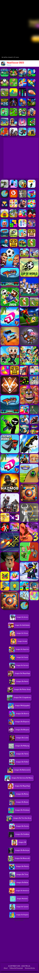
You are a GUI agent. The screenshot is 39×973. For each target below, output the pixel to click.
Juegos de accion (22, 617)
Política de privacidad (16, 968)
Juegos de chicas (22, 633)
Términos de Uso (30, 968)
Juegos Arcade (22, 641)
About (6, 968)
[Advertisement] (19, 941)
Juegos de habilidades (22, 625)
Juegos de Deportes (22, 649)
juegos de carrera (22, 665)
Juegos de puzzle (22, 657)
